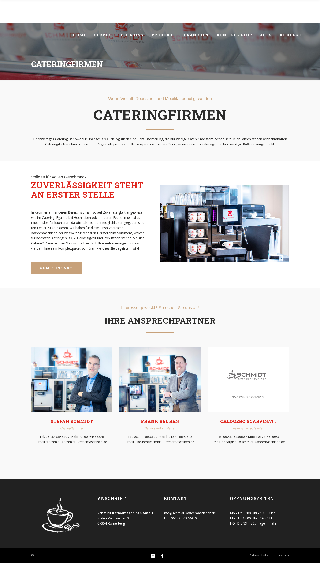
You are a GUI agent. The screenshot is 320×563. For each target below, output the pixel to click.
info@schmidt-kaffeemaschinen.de (190, 513)
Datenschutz (259, 555)
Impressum (280, 555)
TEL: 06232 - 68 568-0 (180, 518)
